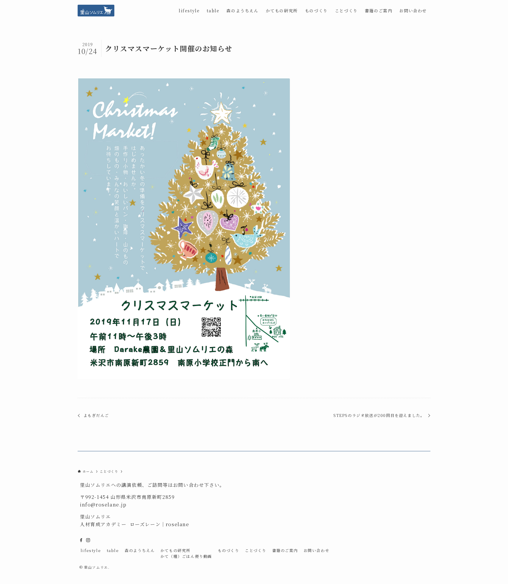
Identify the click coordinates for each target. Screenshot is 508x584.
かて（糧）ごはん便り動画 (186, 556)
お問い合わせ (317, 550)
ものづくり (228, 550)
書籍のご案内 (285, 550)
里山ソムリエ (95, 516)
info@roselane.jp (103, 504)
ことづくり (255, 550)
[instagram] (88, 540)
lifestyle (91, 550)
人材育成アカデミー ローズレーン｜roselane (134, 524)
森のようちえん (140, 550)
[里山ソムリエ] (96, 10)
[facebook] (81, 540)
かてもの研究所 (175, 550)
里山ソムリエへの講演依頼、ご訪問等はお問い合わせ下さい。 (152, 485)
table (113, 550)
